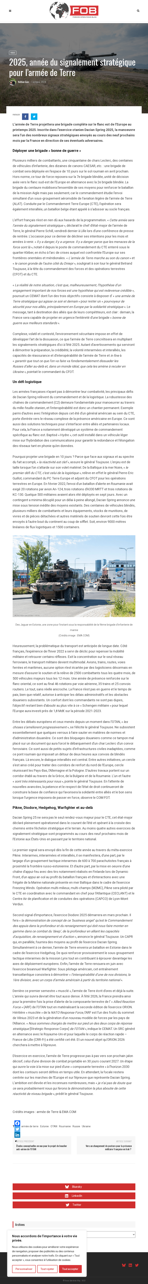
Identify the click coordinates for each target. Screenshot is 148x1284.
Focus (12, 52)
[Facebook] (17, 1123)
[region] (47, 1253)
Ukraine (86, 1126)
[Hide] (15, 1141)
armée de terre (29, 1126)
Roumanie (65, 1126)
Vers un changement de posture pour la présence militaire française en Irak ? (109, 1147)
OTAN (54, 1126)
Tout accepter (70, 1269)
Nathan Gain (23, 82)
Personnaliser (24, 1269)
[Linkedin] (17, 1135)
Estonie (44, 1126)
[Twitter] (17, 1129)
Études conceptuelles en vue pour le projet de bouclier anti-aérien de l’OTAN (41, 1147)
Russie (76, 1126)
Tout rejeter (47, 1269)
